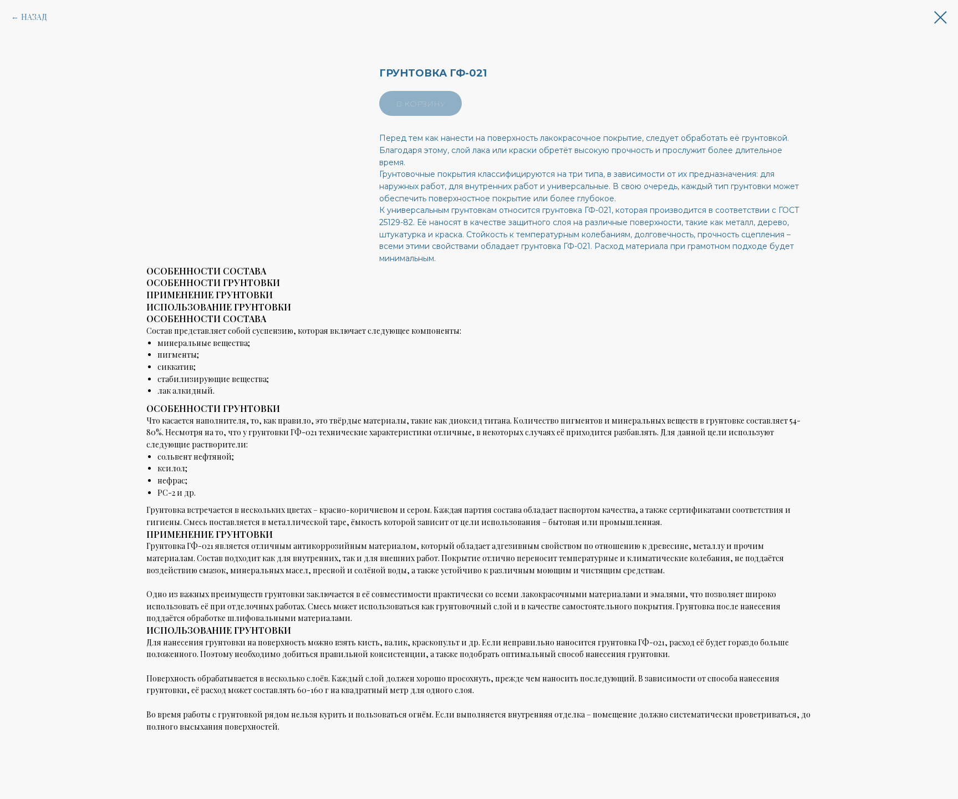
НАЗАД (34, 17)
